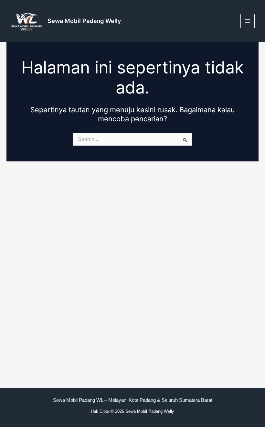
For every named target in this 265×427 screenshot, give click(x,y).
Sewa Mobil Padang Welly (84, 20)
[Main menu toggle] (247, 21)
